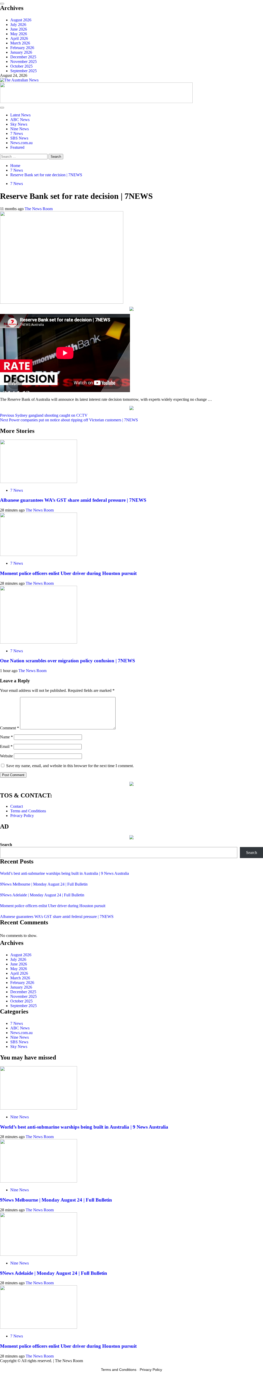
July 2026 (18, 24)
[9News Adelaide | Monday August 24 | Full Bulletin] (38, 1254)
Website (6, 756)
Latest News (20, 115)
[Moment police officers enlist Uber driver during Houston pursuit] (38, 554)
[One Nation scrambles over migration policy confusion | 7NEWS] (38, 642)
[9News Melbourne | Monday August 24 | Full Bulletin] (38, 1181)
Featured (17, 147)
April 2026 (19, 38)
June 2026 (18, 29)
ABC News (20, 119)
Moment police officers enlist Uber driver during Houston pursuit (68, 573)
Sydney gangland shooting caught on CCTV (44, 415)
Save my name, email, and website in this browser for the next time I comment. (70, 766)
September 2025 (23, 71)
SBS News (19, 138)
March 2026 (20, 43)
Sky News (18, 124)
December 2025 (23, 57)
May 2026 (18, 34)
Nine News (19, 129)
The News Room (39, 209)
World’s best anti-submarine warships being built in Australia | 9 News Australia (64, 873)
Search (6, 844)
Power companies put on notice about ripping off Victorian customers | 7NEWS (69, 420)
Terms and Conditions (28, 811)
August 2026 (20, 20)
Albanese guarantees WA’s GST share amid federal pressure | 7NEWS (73, 500)
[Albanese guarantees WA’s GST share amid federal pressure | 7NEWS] (38, 481)
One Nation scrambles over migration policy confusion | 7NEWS (67, 660)
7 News (16, 133)
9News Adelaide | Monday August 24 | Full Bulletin (42, 895)
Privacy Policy (22, 815)
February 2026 (22, 47)
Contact (16, 806)
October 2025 (21, 66)
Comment (9, 728)
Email (6, 746)
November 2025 (23, 61)
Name (6, 737)
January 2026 (21, 52)
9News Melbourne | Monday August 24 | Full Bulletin (44, 884)
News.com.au (21, 143)
